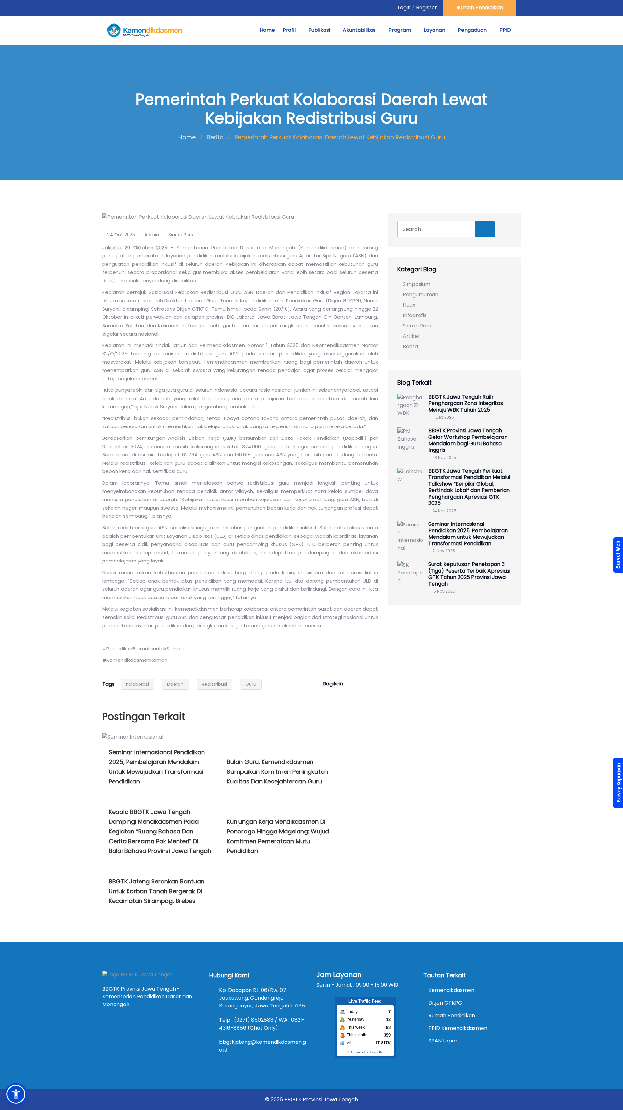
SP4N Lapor (443, 1040)
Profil (289, 30)
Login (404, 7)
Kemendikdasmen (451, 990)
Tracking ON (373, 1052)
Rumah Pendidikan (479, 7)
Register (426, 7)
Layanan (434, 30)
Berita (215, 137)
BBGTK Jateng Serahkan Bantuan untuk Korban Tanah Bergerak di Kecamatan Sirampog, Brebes (156, 891)
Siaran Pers (180, 234)
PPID (505, 30)
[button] (15, 1094)
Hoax (409, 305)
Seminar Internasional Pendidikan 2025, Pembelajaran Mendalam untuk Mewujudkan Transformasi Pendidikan (468, 533)
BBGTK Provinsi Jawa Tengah (321, 1099)
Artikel (411, 336)
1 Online (354, 1052)
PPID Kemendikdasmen (457, 1028)
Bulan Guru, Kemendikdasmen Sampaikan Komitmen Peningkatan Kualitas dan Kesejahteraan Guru (277, 771)
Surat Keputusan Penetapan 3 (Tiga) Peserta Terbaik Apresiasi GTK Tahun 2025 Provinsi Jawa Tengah (469, 574)
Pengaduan (472, 30)
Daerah (175, 684)
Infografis (415, 315)
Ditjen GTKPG (445, 1002)
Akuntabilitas (359, 30)
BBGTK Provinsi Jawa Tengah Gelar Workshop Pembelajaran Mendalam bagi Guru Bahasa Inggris (467, 440)
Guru (250, 684)
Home (267, 30)
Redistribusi (214, 684)
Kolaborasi (137, 684)
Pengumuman (420, 294)
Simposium (416, 284)
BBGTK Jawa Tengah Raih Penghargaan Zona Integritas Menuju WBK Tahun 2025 (465, 403)
